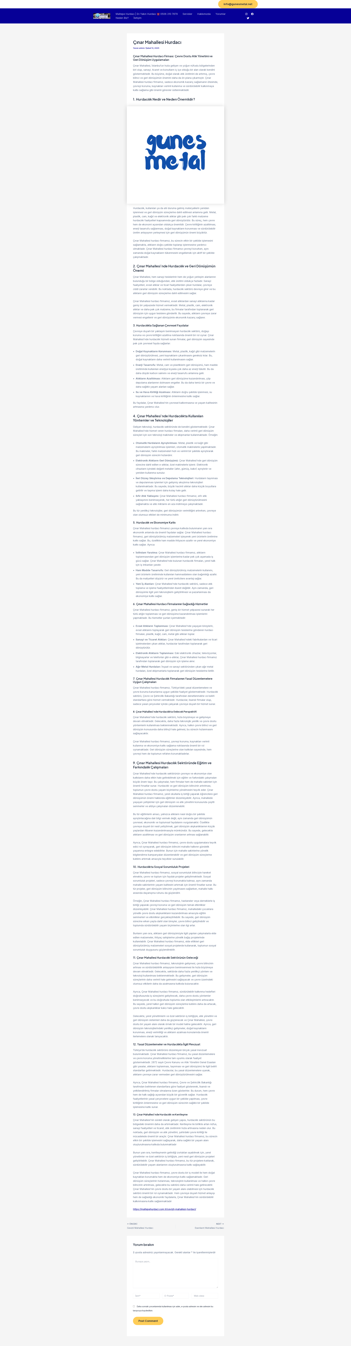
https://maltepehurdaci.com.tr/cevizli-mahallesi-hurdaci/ (164, 1209)
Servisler (187, 13)
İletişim (137, 17)
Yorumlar (221, 13)
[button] (238, 4)
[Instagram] (246, 14)
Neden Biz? (122, 17)
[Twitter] (248, 18)
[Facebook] (252, 14)
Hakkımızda (204, 13)
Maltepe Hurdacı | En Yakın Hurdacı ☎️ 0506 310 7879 (147, 13)
